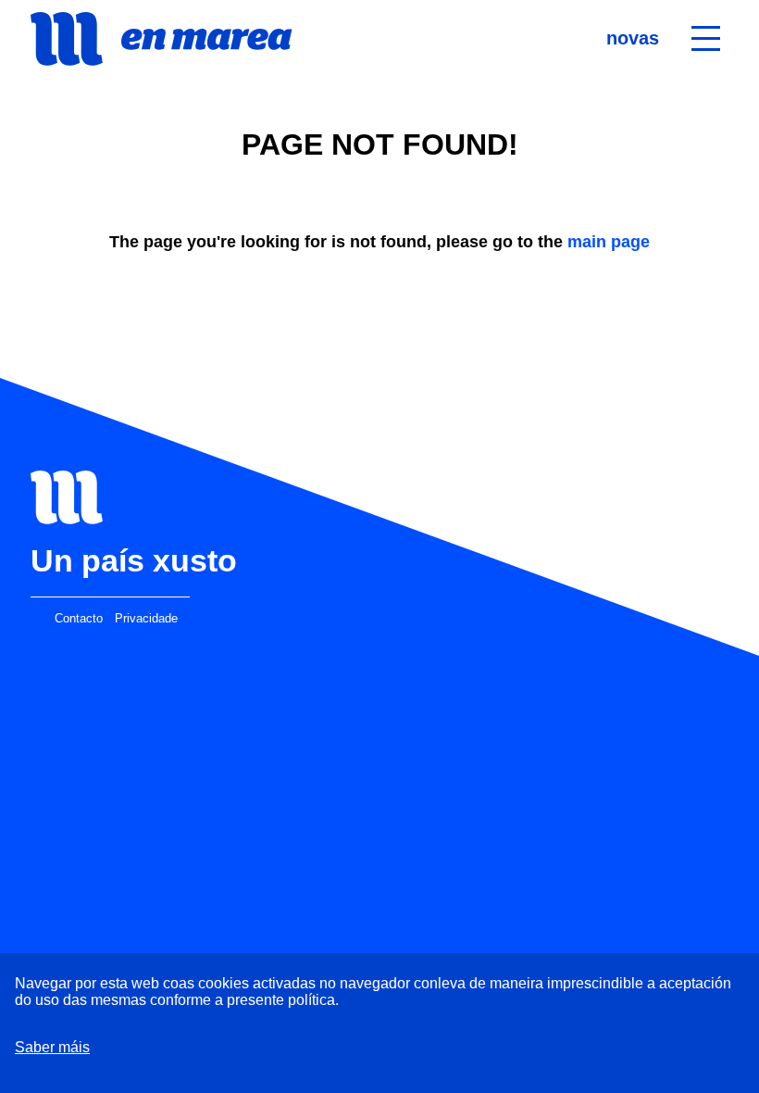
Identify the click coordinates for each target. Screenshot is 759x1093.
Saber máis (52, 1047)
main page (608, 241)
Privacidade (146, 618)
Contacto (79, 618)
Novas (632, 38)
